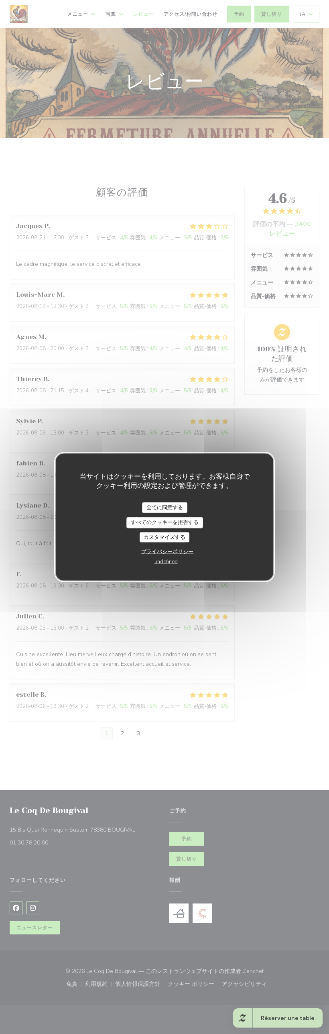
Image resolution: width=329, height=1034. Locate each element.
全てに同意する (164, 507)
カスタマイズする (164, 536)
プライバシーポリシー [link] (167, 551)
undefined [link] (166, 561)
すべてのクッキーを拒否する (165, 522)
